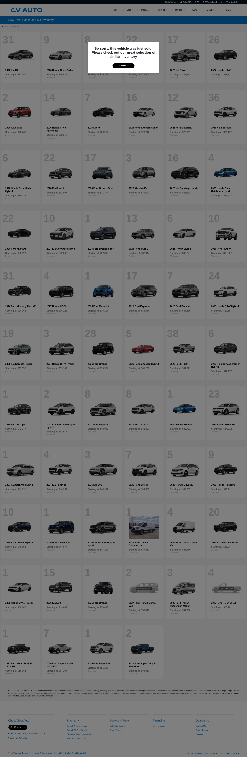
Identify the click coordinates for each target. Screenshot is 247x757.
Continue (123, 66)
